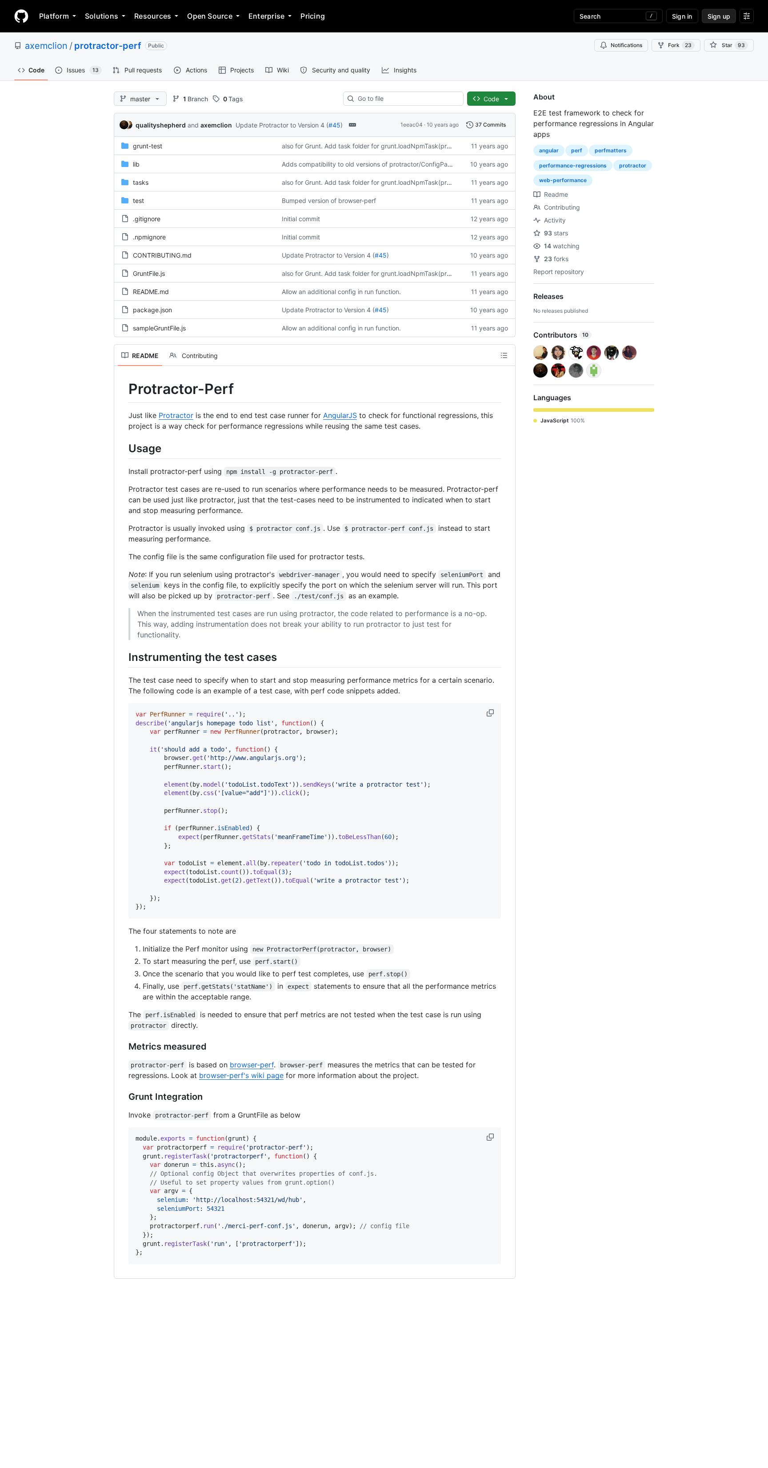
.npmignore (149, 237)
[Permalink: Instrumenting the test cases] (122, 657)
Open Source (209, 16)
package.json (152, 310)
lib (136, 164)
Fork (680, 45)
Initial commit (301, 219)
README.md (151, 291)
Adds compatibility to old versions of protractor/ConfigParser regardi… (384, 164)
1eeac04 (411, 124)
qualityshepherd (161, 125)
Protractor (176, 415)
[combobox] (407, 98)
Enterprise (266, 16)
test (138, 200)
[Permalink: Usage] (122, 448)
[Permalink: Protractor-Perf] (122, 389)
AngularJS (340, 415)
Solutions (101, 16)
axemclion (46, 45)
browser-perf (252, 1064)
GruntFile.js (149, 273)
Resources (152, 16)
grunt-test (147, 146)
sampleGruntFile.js (159, 328)
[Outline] (504, 355)
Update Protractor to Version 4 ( (282, 125)
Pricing (312, 16)
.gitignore (146, 219)
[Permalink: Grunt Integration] (122, 1097)
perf (576, 150)
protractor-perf (107, 45)
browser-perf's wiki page (241, 1075)
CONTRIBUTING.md (162, 255)
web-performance (563, 180)
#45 (334, 125)
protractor (632, 165)
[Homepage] (21, 16)
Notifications (626, 45)
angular (549, 150)
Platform (54, 16)
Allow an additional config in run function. (341, 291)
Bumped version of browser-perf (329, 200)
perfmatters (611, 150)
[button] (491, 713)
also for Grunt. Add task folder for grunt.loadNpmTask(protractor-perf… (385, 146)
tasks (140, 182)
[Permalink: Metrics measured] (122, 1047)
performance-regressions (573, 165)
